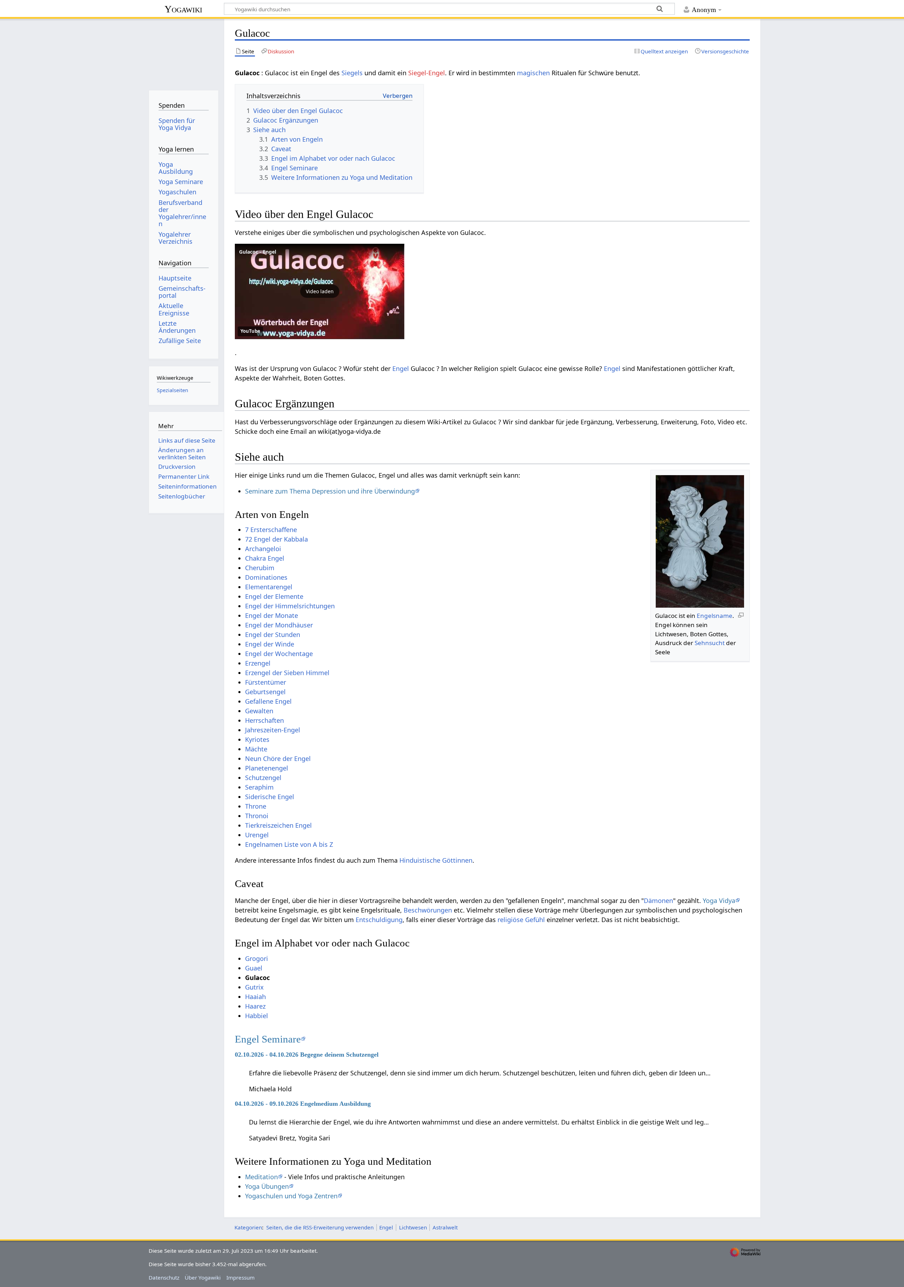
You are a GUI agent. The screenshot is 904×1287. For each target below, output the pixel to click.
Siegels (352, 73)
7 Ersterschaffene (271, 529)
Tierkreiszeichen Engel (278, 825)
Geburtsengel (265, 691)
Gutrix (254, 987)
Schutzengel (263, 777)
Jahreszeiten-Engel (272, 730)
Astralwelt (445, 1227)
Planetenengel (266, 768)
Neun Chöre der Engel (278, 758)
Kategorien (248, 1227)
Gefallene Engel (268, 701)
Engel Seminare (268, 1039)
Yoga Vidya (719, 900)
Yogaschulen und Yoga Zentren (291, 1196)
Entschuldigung (379, 919)
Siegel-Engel (426, 73)
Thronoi (256, 815)
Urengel (257, 835)
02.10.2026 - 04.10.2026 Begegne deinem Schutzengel (307, 1054)
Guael (253, 968)
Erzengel (257, 663)
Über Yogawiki (203, 1277)
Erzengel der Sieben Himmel (287, 672)
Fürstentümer (265, 682)
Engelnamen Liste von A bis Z (289, 844)
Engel (400, 368)
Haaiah (255, 996)
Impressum (240, 1277)
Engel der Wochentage (279, 653)
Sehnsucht (710, 643)
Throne (255, 806)
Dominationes (266, 577)
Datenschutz (164, 1277)
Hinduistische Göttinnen (435, 860)
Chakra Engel (264, 558)
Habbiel (256, 1015)
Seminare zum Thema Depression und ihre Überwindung (330, 491)
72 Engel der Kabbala (276, 539)
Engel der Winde (269, 644)
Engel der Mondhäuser (279, 625)
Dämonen (658, 900)
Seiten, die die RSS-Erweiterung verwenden (320, 1227)
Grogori (256, 958)
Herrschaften (264, 720)
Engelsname (714, 616)
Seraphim (259, 787)
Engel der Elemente (274, 596)
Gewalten (259, 711)
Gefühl (535, 919)
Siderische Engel (269, 796)
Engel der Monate (271, 615)
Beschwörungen (428, 910)
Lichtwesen (413, 1227)
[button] (319, 291)
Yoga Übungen (267, 1186)
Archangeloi (263, 548)
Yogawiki (183, 9)
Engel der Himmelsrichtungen (290, 606)
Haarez (255, 1006)
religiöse (510, 919)
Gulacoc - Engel (257, 251)
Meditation (261, 1177)
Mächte (256, 749)
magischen (533, 73)
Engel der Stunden (272, 634)
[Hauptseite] (183, 52)
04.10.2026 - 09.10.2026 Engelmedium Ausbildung (303, 1103)
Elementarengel (268, 587)
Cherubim (259, 567)
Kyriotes (257, 739)
